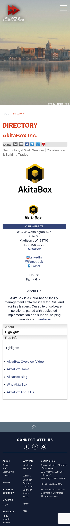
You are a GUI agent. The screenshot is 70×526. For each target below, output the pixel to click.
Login (5, 504)
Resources (27, 468)
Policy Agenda (6, 518)
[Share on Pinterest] (43, 144)
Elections (7, 522)
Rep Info (11, 337)
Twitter (35, 266)
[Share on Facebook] (27, 144)
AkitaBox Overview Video (25, 361)
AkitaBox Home (18, 369)
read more (44, 319)
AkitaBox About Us (20, 392)
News (26, 503)
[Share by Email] (21, 144)
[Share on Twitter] (32, 144)
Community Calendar (28, 488)
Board (5, 465)
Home (6, 114)
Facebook (35, 261)
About (9, 327)
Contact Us (48, 461)
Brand (6, 482)
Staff (5, 468)
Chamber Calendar (27, 481)
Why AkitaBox (17, 384)
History (6, 475)
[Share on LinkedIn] (38, 144)
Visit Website (34, 226)
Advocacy (8, 511)
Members (8, 500)
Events (27, 475)
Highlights (12, 332)
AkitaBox (34, 249)
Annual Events (26, 495)
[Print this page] (15, 144)
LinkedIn (35, 257)
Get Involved (8, 471)
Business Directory (9, 491)
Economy (28, 461)
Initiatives (27, 465)
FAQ (25, 511)
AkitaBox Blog (17, 377)
